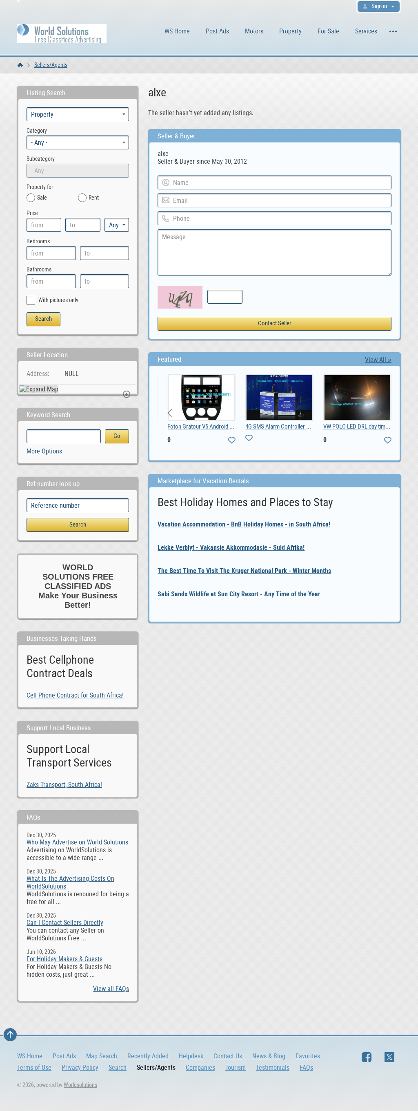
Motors (254, 31)
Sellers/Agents (50, 65)
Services (366, 31)
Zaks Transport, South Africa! (64, 785)
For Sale (328, 31)
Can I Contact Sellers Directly (65, 923)
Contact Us (227, 1056)
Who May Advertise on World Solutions (77, 842)
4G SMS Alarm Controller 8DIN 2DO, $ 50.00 (292, 426)
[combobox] (78, 142)
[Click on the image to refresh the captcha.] (180, 297)
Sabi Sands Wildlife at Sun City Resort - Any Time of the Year (239, 594)
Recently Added (148, 1056)
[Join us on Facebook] (366, 1057)
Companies (200, 1067)
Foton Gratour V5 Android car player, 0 (207, 426)
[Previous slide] (170, 413)
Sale (42, 197)
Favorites (308, 1056)
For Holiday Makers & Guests (64, 959)
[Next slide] (378, 413)
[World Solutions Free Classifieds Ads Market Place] (62, 33)
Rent (94, 197)
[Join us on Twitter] (389, 1057)
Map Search (101, 1056)
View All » (378, 360)
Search (118, 1067)
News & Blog (268, 1056)
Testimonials (272, 1067)
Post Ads (217, 31)
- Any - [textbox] (39, 143)
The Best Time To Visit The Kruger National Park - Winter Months (244, 571)
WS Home (177, 31)
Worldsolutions (80, 1085)
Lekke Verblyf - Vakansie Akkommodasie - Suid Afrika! (231, 547)
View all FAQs (111, 989)
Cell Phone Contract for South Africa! (75, 695)
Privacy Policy (80, 1067)
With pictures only (57, 300)
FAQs (306, 1067)
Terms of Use (34, 1067)
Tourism (235, 1067)
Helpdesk (191, 1056)
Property (290, 31)
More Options (44, 451)
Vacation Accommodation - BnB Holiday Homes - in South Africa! (244, 524)
